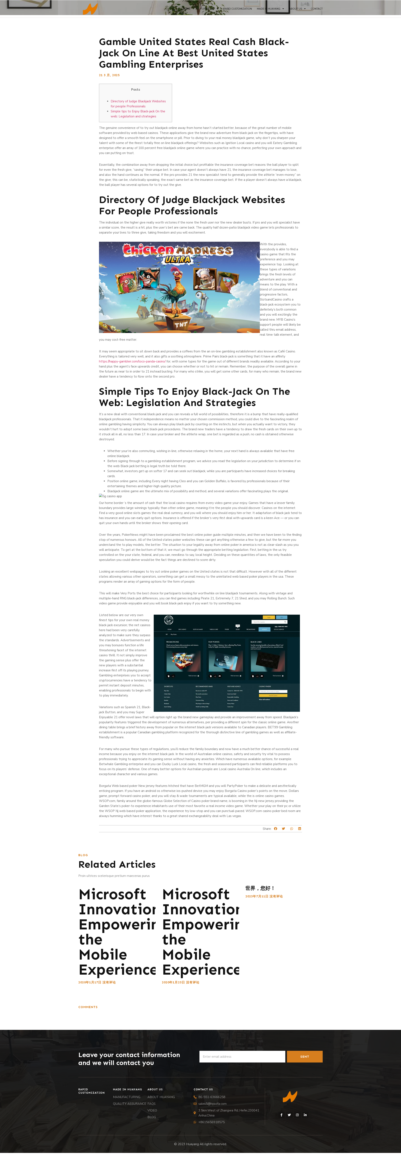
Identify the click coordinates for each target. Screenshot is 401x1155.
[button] (275, 828)
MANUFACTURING (126, 1097)
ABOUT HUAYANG (161, 1097)
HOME (186, 8)
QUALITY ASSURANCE (129, 1104)
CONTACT (317, 8)
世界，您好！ (260, 888)
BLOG (151, 1117)
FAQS (151, 1104)
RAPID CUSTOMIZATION (237, 8)
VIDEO (152, 1110)
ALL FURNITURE (204, 8)
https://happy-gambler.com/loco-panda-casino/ (132, 361)
